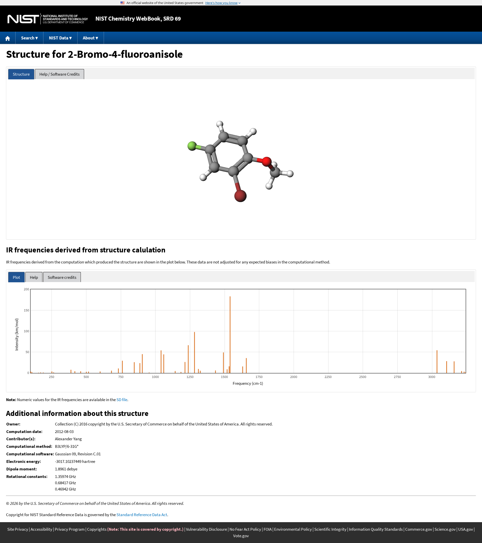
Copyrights (96, 529)
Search (27, 38)
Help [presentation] (34, 277)
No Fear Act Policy (245, 529)
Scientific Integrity (330, 529)
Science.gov (445, 529)
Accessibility (41, 529)
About (89, 38)
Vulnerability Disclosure (206, 529)
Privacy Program (70, 529)
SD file (121, 399)
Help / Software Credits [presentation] (59, 74)
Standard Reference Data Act (141, 514)
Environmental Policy (293, 529)
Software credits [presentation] (62, 277)
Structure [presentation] (21, 74)
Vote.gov (241, 535)
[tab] (21, 74)
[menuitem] (8, 38)
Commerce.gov (418, 529)
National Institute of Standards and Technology (48, 18)
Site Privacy (17, 529)
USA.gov (465, 529)
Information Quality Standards (376, 529)
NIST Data (58, 38)
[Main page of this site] (8, 38)
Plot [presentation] (16, 277)
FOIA (268, 529)
